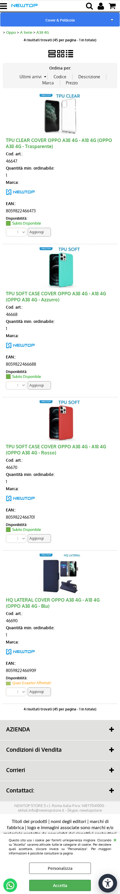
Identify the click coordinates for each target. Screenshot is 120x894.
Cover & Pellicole (60, 19)
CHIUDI (115, 839)
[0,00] (113, 6)
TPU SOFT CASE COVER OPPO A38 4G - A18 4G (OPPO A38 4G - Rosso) (56, 449)
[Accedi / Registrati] (101, 6)
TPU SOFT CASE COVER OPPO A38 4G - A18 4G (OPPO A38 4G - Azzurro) (56, 296)
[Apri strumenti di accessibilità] (107, 883)
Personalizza (60, 868)
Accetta (60, 885)
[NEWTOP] (20, 196)
